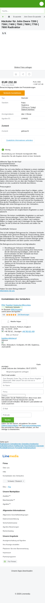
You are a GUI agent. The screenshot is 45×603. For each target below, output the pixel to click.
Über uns (6, 468)
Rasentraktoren (30, 446)
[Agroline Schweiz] (15, 3)
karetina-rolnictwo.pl (9, 338)
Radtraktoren (5, 444)
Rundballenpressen (7, 448)
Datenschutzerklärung (11, 519)
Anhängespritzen (29, 448)
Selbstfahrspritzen (7, 446)
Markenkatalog (8, 531)
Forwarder (19, 448)
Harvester (40, 446)
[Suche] (41, 11)
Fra (9, 487)
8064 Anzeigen (16, 309)
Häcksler (24, 98)
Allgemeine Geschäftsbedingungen (15, 515)
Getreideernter (16, 444)
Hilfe (4, 472)
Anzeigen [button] (18, 331)
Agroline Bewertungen (11, 527)
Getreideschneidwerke (30, 444)
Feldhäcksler (19, 446)
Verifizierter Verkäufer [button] (12, 307)
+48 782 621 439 (28, 331)
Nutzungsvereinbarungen (31, 425)
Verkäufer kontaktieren (12, 93)
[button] (41, 3)
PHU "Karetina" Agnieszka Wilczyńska (16, 305)
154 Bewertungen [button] (23, 314)
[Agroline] (9, 16)
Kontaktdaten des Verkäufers (13, 476)
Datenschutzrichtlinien (10, 425)
